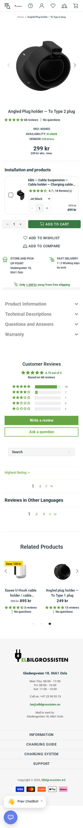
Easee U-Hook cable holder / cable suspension (20, 593)
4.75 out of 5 (53, 373)
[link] (20, 195)
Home (21, 17)
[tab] (41, 304)
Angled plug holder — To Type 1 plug (62, 593)
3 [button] (44, 514)
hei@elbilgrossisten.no (45, 704)
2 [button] (40, 486)
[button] (14, 120)
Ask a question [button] (41, 432)
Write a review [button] (41, 420)
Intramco (48, 139)
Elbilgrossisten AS (18, 6)
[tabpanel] (21, 590)
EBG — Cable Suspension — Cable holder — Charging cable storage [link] (50, 182)
